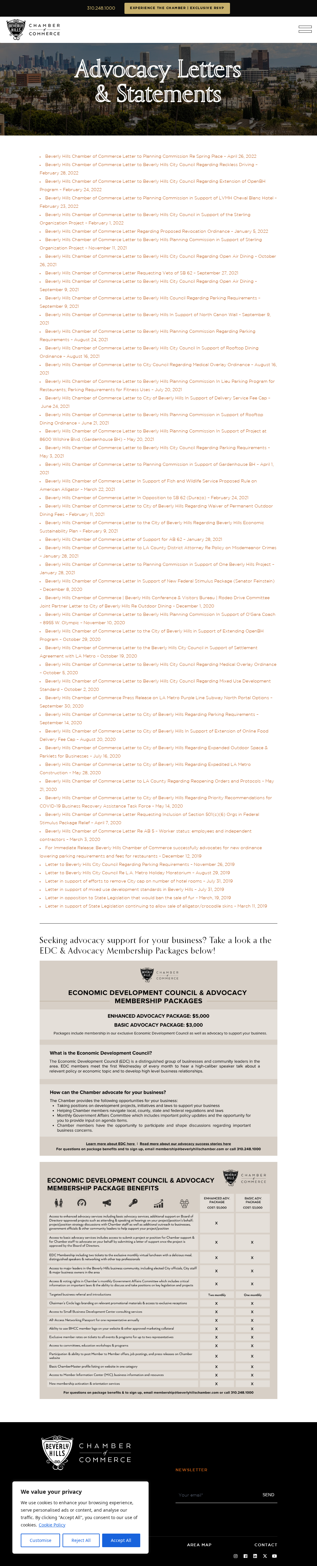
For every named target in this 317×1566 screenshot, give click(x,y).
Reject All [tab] (81, 1540)
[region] (80, 1517)
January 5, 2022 (251, 231)
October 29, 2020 (82, 639)
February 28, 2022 (59, 173)
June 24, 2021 (55, 406)
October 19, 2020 (118, 656)
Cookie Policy (52, 1525)
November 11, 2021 (108, 248)
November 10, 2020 (104, 623)
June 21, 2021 (95, 423)
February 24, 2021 (230, 498)
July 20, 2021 (168, 390)
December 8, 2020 (62, 589)
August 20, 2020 (98, 739)
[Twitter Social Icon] (265, 1556)
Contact (265, 1545)
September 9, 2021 (59, 290)
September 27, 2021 (217, 273)
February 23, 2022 (60, 206)
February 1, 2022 (106, 223)
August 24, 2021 (91, 340)
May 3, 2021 (52, 456)
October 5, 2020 (60, 673)
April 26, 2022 (241, 156)
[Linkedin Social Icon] (255, 1556)
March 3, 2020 (85, 839)
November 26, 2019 (214, 865)
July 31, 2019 (219, 881)
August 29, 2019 (213, 873)
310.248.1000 (101, 8)
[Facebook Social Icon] (245, 1556)
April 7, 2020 (107, 823)
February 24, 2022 (82, 190)
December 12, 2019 (182, 856)
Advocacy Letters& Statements (158, 83)
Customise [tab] (40, 1540)
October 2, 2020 (81, 689)
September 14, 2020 (61, 723)
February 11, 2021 (87, 514)
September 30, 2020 (62, 706)
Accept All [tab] (121, 1540)
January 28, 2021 (204, 539)
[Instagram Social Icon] (236, 1556)
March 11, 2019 (252, 906)
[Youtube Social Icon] (275, 1556)
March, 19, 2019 (215, 898)
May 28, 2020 (86, 773)
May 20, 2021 (140, 439)
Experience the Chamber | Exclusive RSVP (177, 8)
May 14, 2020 (169, 806)
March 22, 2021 (99, 489)
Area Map (199, 1545)
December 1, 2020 (195, 606)
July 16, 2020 (107, 756)
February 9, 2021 (100, 531)
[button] (305, 32)
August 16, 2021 (83, 356)
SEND (268, 1494)
